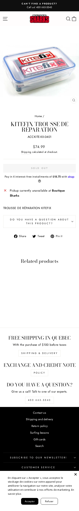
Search (39, 446)
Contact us (39, 413)
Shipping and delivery (39, 419)
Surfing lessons (39, 433)
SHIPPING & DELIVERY (39, 353)
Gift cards (40, 439)
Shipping (26, 152)
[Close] (75, 474)
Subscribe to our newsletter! (38, 457)
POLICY (39, 373)
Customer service (38, 467)
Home (38, 116)
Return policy (39, 426)
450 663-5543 (39, 400)
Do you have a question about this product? (39, 221)
